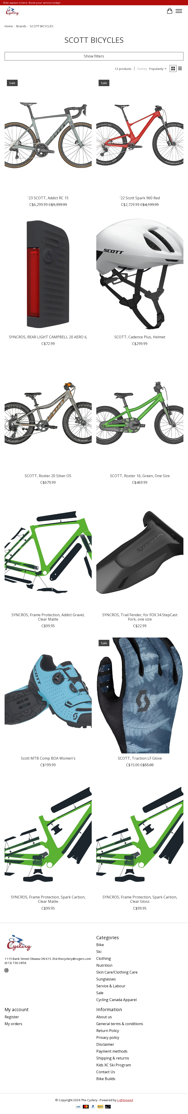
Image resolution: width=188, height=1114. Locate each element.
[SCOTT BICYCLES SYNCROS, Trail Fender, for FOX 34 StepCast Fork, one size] (139, 552)
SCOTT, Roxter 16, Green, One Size (140, 475)
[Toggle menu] (178, 11)
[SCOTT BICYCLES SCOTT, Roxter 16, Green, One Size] (139, 413)
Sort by (142, 69)
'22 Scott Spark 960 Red (140, 197)
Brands (21, 26)
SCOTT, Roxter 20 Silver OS (48, 475)
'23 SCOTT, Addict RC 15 (48, 197)
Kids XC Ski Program (113, 1064)
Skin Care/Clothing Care (117, 972)
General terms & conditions (119, 1023)
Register (12, 1016)
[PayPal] (93, 1107)
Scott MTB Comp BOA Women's (48, 758)
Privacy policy (107, 1037)
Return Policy (107, 1030)
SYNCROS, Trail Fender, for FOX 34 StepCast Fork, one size (139, 617)
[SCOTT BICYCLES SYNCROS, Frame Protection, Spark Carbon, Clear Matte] (48, 834)
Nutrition (104, 965)
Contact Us (105, 1071)
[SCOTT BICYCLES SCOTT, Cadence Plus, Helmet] (139, 274)
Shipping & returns (112, 1058)
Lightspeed (125, 1100)
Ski (98, 951)
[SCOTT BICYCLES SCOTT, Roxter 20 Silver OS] (48, 413)
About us (104, 1016)
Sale (99, 992)
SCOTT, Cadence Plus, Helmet (139, 336)
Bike (100, 944)
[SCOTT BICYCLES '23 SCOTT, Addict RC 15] (48, 135)
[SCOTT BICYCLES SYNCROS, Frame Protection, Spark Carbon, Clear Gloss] (139, 834)
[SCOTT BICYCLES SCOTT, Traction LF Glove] (139, 695)
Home (9, 26)
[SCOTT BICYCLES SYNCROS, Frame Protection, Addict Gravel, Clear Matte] (48, 552)
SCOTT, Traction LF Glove (140, 758)
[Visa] (78, 1107)
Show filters (94, 56)
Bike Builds (105, 1078)
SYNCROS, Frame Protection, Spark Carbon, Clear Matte (48, 899)
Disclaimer (105, 1044)
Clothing (103, 958)
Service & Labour (110, 985)
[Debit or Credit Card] (108, 1107)
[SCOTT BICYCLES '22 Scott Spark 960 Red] (139, 135)
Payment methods (111, 1051)
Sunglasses (106, 979)
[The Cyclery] (12, 11)
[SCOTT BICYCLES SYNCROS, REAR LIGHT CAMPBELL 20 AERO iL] (48, 274)
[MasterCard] (86, 1107)
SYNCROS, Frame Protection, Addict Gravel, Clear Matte (48, 617)
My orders (13, 1023)
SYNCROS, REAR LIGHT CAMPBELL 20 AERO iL (48, 336)
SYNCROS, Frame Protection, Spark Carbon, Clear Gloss (139, 899)
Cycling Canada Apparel (116, 999)
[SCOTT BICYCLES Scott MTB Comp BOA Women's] (48, 695)
